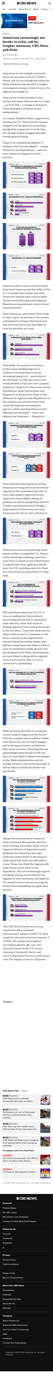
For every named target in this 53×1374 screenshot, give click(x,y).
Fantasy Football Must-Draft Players (19, 1221)
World (36, 9)
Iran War (12, 9)
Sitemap (6, 1308)
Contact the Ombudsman (14, 1343)
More (25, 1091)
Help (5, 1334)
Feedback (7, 1338)
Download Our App (12, 1299)
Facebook (7, 1238)
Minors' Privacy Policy (13, 1278)
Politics (44, 9)
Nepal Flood (25, 9)
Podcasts (7, 1295)
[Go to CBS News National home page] (26, 3)
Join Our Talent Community (16, 1330)
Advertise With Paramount (15, 1325)
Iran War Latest (10, 1212)
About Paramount (11, 1321)
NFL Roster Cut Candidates (15, 1217)
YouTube (7, 1234)
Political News (9, 1208)
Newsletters (8, 1290)
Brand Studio (9, 1304)
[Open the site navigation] (9, 3)
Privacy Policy (9, 1260)
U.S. (4, 9)
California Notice (11, 1264)
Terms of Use (9, 1273)
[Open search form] (49, 3)
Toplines (7, 1001)
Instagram (7, 1243)
